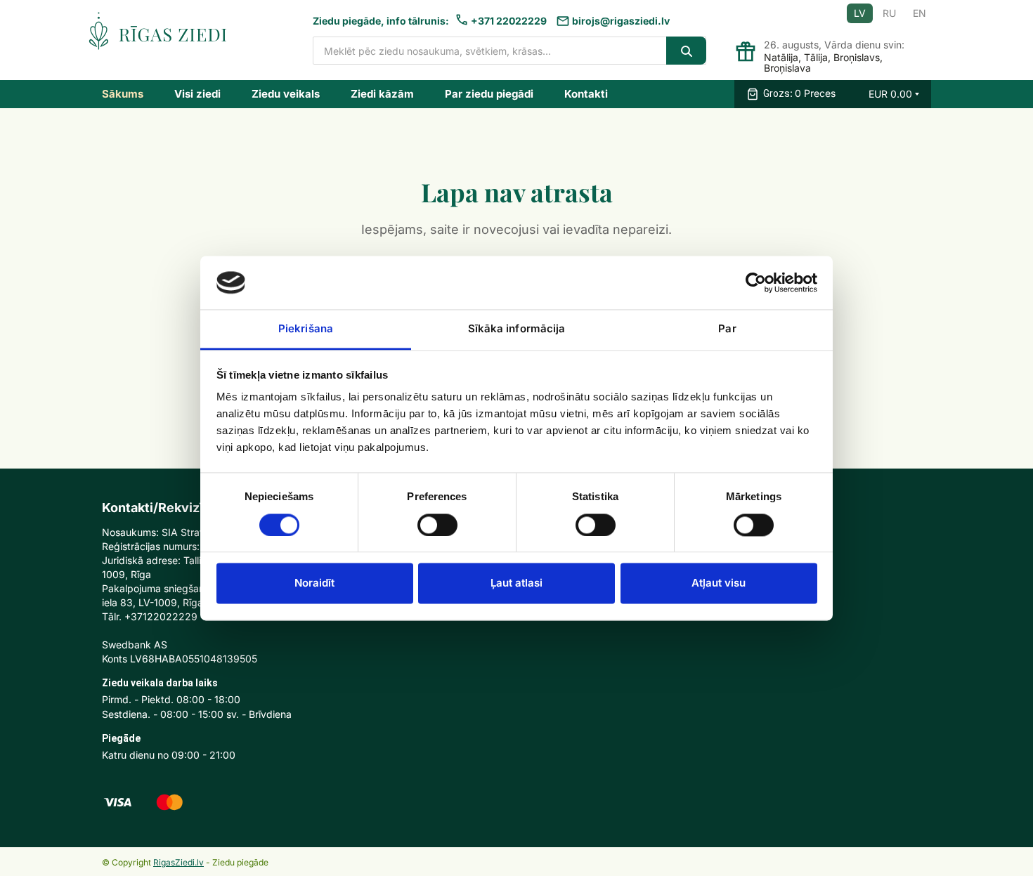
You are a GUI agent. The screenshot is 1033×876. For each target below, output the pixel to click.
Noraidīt (314, 583)
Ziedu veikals (286, 93)
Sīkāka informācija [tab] (517, 329)
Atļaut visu (718, 583)
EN (919, 13)
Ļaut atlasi (516, 583)
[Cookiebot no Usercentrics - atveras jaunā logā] (755, 282)
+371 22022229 (509, 21)
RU (889, 13)
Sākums (122, 93)
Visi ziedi (197, 93)
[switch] (437, 525)
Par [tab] (727, 329)
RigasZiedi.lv (178, 862)
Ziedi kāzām (382, 93)
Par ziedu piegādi (489, 93)
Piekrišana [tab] (305, 329)
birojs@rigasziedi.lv (621, 21)
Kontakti (586, 93)
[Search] (686, 51)
